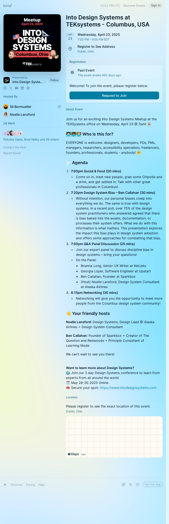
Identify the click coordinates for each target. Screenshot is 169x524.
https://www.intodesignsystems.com (128, 388)
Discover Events (134, 5)
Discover (16, 484)
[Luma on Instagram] (123, 484)
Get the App (153, 484)
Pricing (30, 484)
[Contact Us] (137, 484)
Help (41, 484)
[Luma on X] (130, 484)
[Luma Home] (7, 5)
